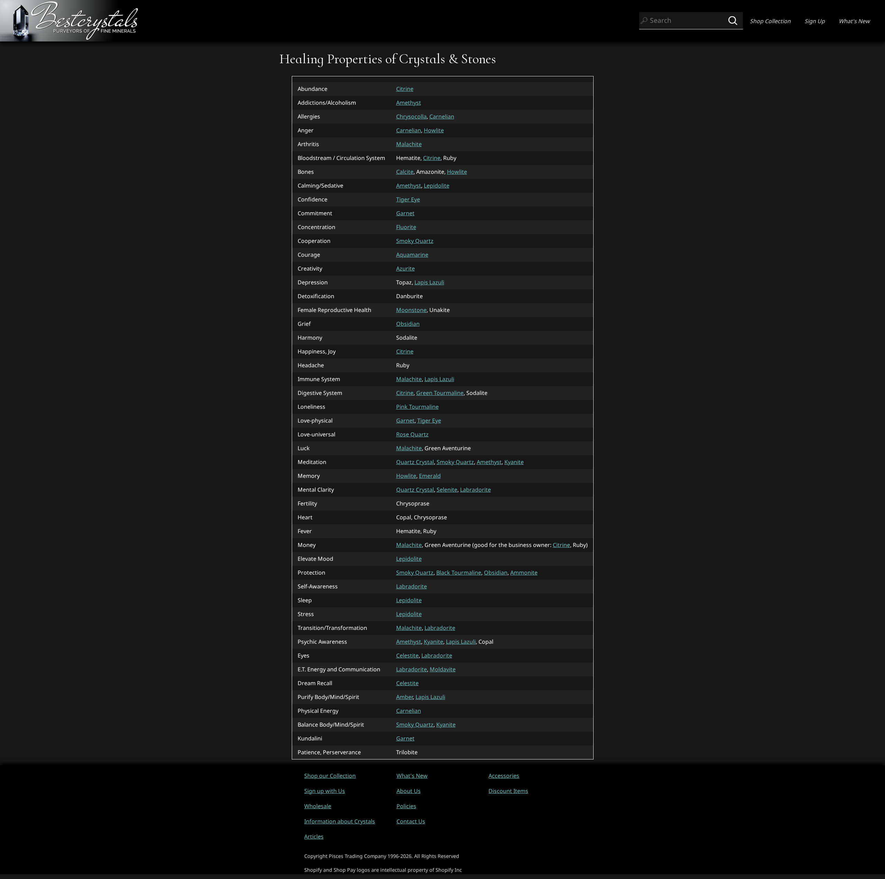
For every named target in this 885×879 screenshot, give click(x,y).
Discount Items (508, 791)
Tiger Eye (408, 199)
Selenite (447, 489)
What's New (854, 21)
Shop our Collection (330, 775)
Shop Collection (770, 21)
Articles (314, 836)
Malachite (409, 144)
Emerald (430, 476)
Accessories (503, 775)
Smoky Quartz (415, 241)
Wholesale (317, 806)
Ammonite (524, 572)
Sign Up (814, 21)
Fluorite (406, 227)
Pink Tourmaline (417, 406)
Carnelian (441, 116)
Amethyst (408, 102)
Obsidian (408, 324)
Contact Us (411, 821)
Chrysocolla (411, 116)
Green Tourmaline (440, 393)
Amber (404, 697)
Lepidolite (436, 185)
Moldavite (443, 669)
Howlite (434, 130)
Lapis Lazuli (429, 282)
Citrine (404, 89)
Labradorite (475, 489)
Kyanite (514, 462)
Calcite (404, 172)
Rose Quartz (412, 434)
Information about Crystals (339, 821)
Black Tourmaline (458, 572)
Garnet (405, 213)
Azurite (405, 268)
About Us (409, 791)
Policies (406, 806)
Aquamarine (412, 254)
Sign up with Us (324, 791)
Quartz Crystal (415, 462)
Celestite (407, 655)
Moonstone (411, 310)
